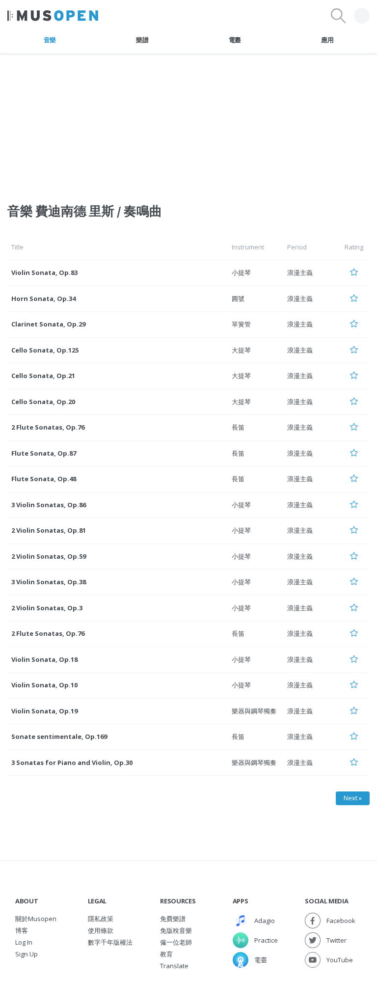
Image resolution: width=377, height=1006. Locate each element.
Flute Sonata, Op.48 (43, 478)
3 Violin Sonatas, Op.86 (48, 504)
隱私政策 (100, 918)
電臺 (235, 39)
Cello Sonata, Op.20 (43, 401)
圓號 (238, 298)
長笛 (238, 427)
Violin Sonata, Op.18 (44, 659)
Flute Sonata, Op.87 (43, 453)
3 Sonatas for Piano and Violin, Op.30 (72, 762)
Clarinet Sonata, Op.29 (48, 324)
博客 (21, 930)
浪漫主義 (300, 272)
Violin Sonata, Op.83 (44, 272)
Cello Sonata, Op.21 (43, 375)
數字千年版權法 (110, 942)
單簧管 (241, 324)
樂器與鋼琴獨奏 (254, 711)
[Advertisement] (188, 122)
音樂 (50, 39)
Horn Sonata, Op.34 (43, 298)
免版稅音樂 (176, 930)
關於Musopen (35, 918)
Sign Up (26, 954)
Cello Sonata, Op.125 (45, 350)
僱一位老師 (176, 942)
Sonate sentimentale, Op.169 (59, 736)
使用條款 (100, 930)
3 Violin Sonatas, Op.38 (48, 581)
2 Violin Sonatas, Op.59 (48, 556)
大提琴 (241, 350)
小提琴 (241, 272)
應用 (327, 39)
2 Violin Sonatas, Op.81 (48, 530)
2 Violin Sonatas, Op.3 (46, 607)
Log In (23, 942)
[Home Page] (52, 15)
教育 (166, 954)
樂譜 (142, 39)
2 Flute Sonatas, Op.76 (47, 427)
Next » (353, 797)
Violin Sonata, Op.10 (44, 684)
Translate (174, 965)
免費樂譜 (173, 918)
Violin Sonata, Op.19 (44, 711)
